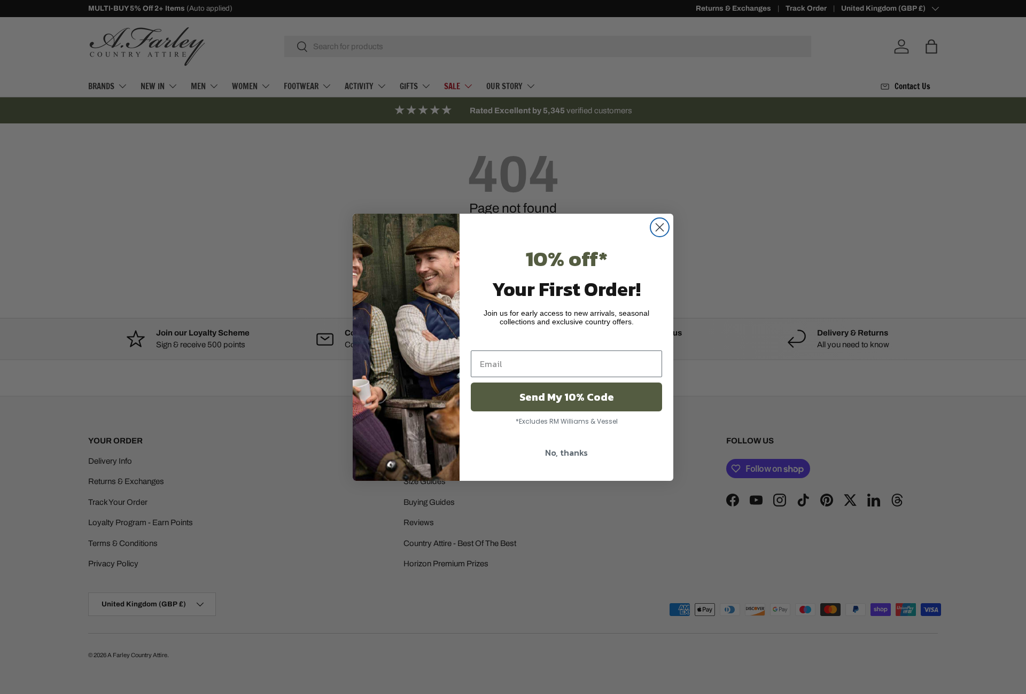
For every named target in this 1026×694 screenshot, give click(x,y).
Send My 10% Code (566, 397)
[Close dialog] (659, 227)
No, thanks (566, 452)
